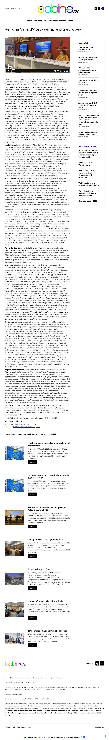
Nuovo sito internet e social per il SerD (87, 59)
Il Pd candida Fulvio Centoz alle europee (47, 631)
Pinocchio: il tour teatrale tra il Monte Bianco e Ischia (87, 193)
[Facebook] (99, 8)
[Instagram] (96, 8)
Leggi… (32, 462)
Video (70, 21)
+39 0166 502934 (33, 699)
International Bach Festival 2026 (86, 48)
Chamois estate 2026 (87, 201)
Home (29, 21)
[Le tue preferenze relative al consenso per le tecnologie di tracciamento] (105, 736)
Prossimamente (87, 146)
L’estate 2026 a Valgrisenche (85, 164)
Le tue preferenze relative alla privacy (64, 737)
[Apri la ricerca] (81, 20)
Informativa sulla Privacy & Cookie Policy (18, 727)
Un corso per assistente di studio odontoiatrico (87, 70)
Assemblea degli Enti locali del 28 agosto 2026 (88, 105)
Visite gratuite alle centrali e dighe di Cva (88, 184)
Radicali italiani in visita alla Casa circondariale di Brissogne (86, 174)
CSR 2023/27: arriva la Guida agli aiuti (46, 601)
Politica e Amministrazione (24, 427)
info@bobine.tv (49, 699)
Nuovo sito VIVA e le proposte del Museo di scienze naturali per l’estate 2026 (88, 153)
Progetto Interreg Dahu (39, 569)
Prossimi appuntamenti (55, 21)
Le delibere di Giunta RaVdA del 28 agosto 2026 (87, 93)
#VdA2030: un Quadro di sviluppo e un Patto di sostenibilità (47, 508)
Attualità (38, 21)
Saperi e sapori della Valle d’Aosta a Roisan (88, 133)
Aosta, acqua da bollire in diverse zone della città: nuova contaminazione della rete (88, 120)
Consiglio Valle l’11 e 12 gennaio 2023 (45, 539)
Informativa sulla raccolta (34, 737)
